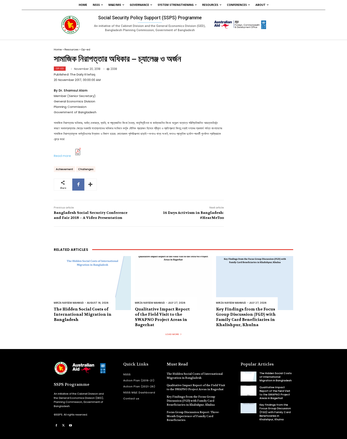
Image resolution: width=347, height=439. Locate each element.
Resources (71, 49)
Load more (172, 334)
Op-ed (85, 49)
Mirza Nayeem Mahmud (69, 302)
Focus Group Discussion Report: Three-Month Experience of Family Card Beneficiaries (193, 416)
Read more (62, 156)
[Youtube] (70, 425)
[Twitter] (63, 425)
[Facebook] (78, 185)
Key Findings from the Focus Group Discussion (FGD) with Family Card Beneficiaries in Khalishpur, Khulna (246, 317)
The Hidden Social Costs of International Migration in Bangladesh (82, 314)
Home (58, 49)
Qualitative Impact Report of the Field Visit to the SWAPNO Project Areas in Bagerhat (162, 317)
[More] (90, 185)
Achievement (64, 169)
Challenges (85, 169)
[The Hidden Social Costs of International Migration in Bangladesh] (92, 283)
